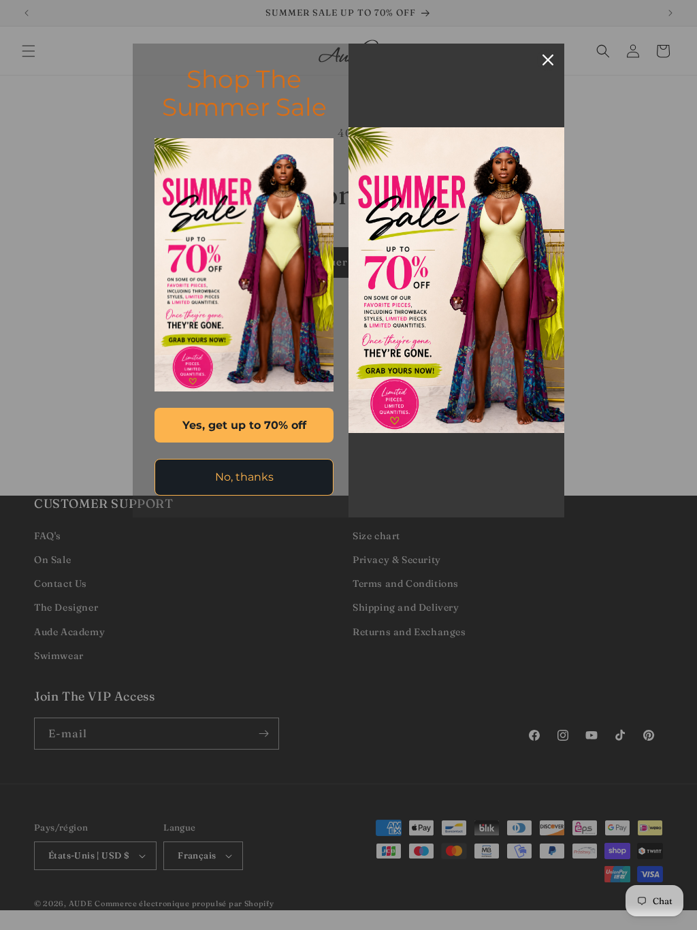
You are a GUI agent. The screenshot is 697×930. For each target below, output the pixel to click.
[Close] (548, 60)
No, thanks (244, 476)
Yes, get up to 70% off (244, 425)
